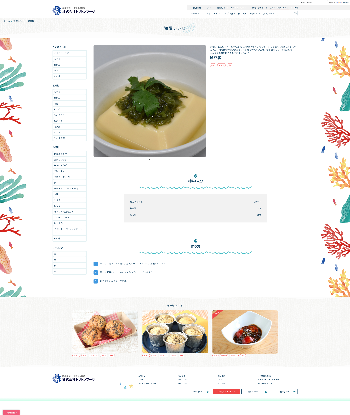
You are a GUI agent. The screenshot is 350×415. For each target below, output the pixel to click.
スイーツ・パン (61, 217)
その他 (57, 76)
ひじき (57, 132)
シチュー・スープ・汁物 (66, 188)
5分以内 (221, 65)
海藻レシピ (255, 13)
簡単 (229, 65)
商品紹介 (242, 13)
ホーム (6, 21)
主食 (86, 355)
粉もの (57, 205)
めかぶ (57, 64)
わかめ (57, 109)
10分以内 (227, 312)
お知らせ (195, 13)
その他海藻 (59, 138)
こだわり (206, 13)
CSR (209, 7)
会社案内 (221, 7)
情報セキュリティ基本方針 (268, 379)
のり (56, 70)
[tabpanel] (150, 101)
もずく (57, 59)
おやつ (105, 355)
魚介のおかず (60, 165)
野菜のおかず (60, 153)
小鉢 (56, 194)
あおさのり (59, 115)
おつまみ (58, 223)
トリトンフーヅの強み (224, 13)
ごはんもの (59, 171)
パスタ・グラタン (62, 176)
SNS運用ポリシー (265, 383)
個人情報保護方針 (265, 375)
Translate (345, 2)
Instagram (197, 391)
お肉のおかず (60, 159)
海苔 (56, 103)
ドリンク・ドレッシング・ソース (69, 230)
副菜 (212, 65)
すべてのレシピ (61, 53)
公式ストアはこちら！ (226, 391)
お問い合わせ (257, 7)
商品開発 (197, 7)
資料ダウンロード (238, 7)
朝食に (78, 355)
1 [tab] (149, 159)
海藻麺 (57, 126)
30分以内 (95, 355)
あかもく (58, 120)
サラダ (57, 200)
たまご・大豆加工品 (64, 211)
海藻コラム (268, 13)
